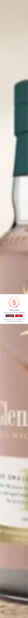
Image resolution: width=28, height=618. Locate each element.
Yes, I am (19, 315)
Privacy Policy (18, 321)
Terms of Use (9, 321)
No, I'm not (10, 315)
